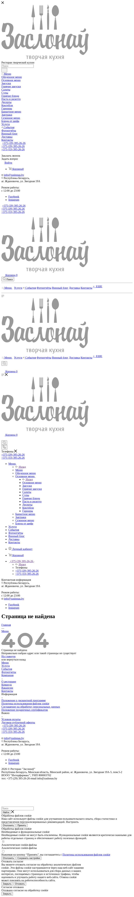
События (6, 668)
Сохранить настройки (28, 858)
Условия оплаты (11, 719)
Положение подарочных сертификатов (24, 709)
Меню (19, 470)
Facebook (13, 196)
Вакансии (7, 687)
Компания (7, 675)
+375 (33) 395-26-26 (13, 149)
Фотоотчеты (8, 672)
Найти (6, 812)
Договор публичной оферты (18, 722)
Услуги (5, 665)
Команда (6, 684)
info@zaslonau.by (14, 174)
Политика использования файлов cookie (25, 703)
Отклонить (8, 825)
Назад (22, 466)
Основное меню (32, 482)
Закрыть (7, 883)
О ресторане (8, 681)
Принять (21, 825)
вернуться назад (16, 659)
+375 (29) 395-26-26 (13, 143)
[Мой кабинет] (3, 367)
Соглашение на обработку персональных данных (30, 706)
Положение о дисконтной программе (23, 700)
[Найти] (4, 70)
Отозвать (20, 883)
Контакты (7, 690)
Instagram (13, 199)
